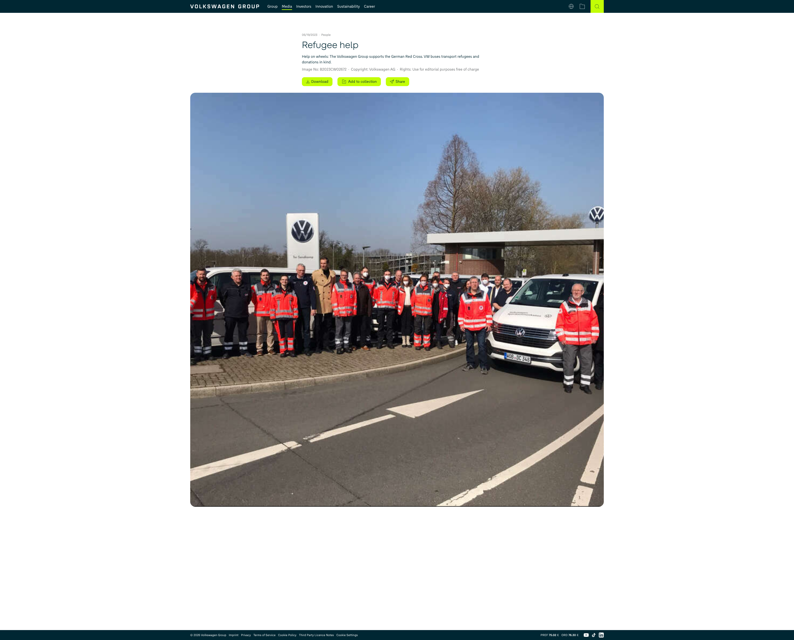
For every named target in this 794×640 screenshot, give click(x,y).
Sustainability (348, 6)
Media (287, 6)
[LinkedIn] (601, 635)
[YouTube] (586, 635)
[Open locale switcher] (571, 6)
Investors (303, 6)
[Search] (597, 6)
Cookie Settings (347, 635)
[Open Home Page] (224, 6)
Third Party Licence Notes (316, 635)
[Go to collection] (582, 6)
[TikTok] (594, 635)
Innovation (324, 6)
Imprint (233, 635)
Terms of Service (264, 635)
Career (369, 6)
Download (319, 81)
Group (272, 6)
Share (400, 81)
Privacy (246, 635)
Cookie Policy (287, 635)
